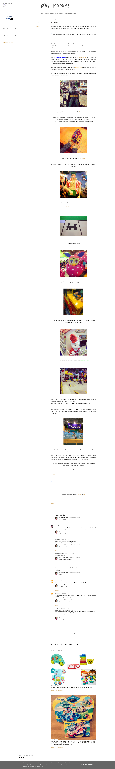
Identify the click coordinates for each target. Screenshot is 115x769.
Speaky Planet (82, 57)
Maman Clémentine (59, 512)
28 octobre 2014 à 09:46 (74, 584)
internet (83, 158)
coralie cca (58, 565)
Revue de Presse (59, 13)
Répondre (57, 523)
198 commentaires (59, 690)
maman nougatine (59, 553)
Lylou (56, 608)
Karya (56, 580)
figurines (81, 111)
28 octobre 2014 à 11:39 (63, 608)
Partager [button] (38, 19)
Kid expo (53, 474)
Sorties (52, 13)
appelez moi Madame (63, 517)
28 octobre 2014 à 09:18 (63, 580)
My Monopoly (69, 206)
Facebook (79, 494)
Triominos (67, 282)
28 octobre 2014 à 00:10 (66, 565)
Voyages (47, 13)
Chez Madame (55, 6)
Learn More (83, 765)
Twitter (84, 494)
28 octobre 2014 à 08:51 (74, 531)
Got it (90, 765)
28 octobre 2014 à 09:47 (74, 599)
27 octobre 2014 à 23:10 (68, 553)
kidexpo (38, 26)
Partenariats (72, 13)
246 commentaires (59, 747)
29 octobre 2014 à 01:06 (74, 617)
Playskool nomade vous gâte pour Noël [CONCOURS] (72, 687)
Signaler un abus (8, 42)
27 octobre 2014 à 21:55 (65, 525)
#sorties (38, 25)
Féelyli (57, 593)
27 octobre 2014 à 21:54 (69, 512)
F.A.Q (66, 13)
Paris (37, 28)
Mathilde (57, 525)
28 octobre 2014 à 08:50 (74, 517)
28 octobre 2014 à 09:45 (64, 593)
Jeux (42, 13)
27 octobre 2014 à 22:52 (64, 539)
